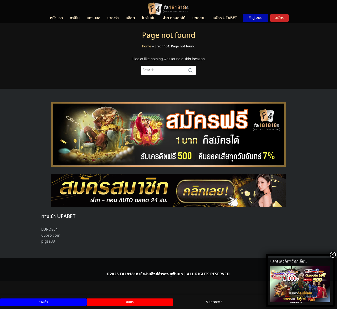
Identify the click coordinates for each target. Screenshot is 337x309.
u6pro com (50, 235)
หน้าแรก (56, 18)
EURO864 (49, 229)
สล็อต (130, 18)
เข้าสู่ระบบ (254, 18)
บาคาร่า (113, 18)
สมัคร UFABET (225, 18)
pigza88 (48, 241)
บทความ (199, 18)
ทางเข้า (43, 302)
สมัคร (279, 18)
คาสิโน (75, 18)
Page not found (168, 35)
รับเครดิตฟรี (214, 302)
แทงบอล (93, 18)
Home (146, 46)
